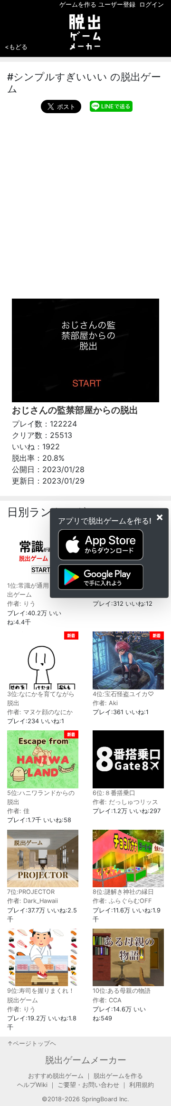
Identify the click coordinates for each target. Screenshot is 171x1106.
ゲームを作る (77, 4)
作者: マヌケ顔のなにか (40, 712)
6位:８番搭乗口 (114, 792)
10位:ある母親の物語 (122, 990)
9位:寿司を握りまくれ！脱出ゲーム (41, 995)
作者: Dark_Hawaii (32, 900)
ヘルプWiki (32, 1084)
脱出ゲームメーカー (85, 1060)
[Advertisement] (85, 203)
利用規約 (141, 1084)
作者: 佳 (18, 811)
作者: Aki (105, 703)
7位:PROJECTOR (31, 891)
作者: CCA (107, 1000)
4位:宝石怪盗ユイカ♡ (123, 694)
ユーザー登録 (116, 4)
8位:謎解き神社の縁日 (123, 891)
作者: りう (21, 603)
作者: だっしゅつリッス (125, 801)
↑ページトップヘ (31, 1043)
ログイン (151, 4)
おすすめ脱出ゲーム (56, 1075)
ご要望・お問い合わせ (88, 1084)
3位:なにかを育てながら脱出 (41, 698)
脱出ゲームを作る (118, 1075)
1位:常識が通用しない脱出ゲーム (40, 590)
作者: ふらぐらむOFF (122, 900)
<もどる (16, 46)
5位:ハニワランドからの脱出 (41, 797)
